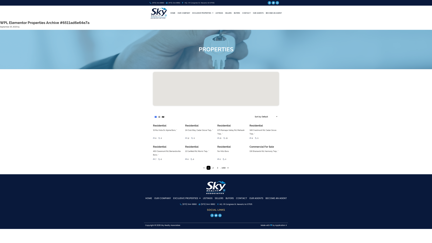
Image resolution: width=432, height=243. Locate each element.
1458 (224, 167)
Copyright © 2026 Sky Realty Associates (162, 225)
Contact (246, 13)
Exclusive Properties (201, 13)
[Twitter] (273, 2)
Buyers (237, 13)
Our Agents (258, 13)
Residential (159, 125)
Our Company (184, 13)
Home (172, 13)
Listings (219, 13)
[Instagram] (277, 2)
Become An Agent (274, 13)
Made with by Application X (274, 225)
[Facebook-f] (269, 2)
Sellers (228, 13)
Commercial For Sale (262, 146)
